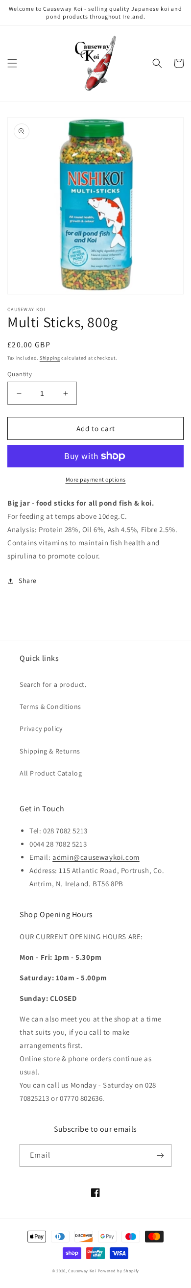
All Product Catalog (51, 773)
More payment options (96, 479)
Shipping (50, 358)
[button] (12, 63)
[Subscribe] (160, 1155)
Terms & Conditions (50, 706)
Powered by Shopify (119, 1270)
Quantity (19, 374)
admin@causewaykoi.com (96, 857)
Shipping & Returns (50, 751)
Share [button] (28, 580)
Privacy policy (41, 728)
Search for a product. (53, 684)
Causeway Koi (82, 1270)
